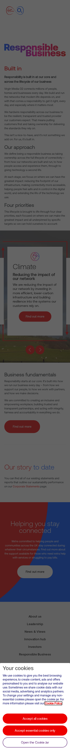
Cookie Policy (53, 703)
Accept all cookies (35, 718)
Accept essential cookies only (35, 730)
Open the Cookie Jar (35, 742)
